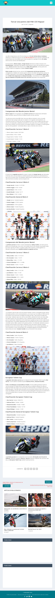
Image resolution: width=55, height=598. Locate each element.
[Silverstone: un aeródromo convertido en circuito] (15, 500)
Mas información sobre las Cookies (40, 594)
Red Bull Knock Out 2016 (34, 529)
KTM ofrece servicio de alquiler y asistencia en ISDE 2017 (37, 509)
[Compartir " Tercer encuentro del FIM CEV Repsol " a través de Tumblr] (31, 468)
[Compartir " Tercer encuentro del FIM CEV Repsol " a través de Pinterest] (34, 468)
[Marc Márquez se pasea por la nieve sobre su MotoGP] (15, 520)
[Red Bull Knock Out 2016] (39, 520)
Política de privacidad (11, 594)
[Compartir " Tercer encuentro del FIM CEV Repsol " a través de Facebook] (25, 468)
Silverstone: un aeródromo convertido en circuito (15, 509)
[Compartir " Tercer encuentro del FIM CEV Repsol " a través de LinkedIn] (36, 468)
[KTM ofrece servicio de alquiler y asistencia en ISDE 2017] (39, 500)
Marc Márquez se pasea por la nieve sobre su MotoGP (14, 530)
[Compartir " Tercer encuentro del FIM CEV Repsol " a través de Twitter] (28, 468)
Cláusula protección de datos (24, 594)
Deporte (31, 24)
